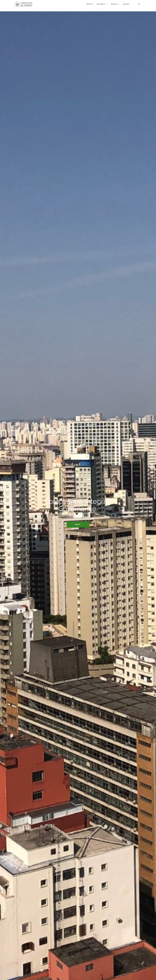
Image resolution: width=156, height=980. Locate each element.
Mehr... (78, 524)
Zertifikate (101, 4)
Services (114, 4)
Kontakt (126, 4)
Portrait (89, 4)
